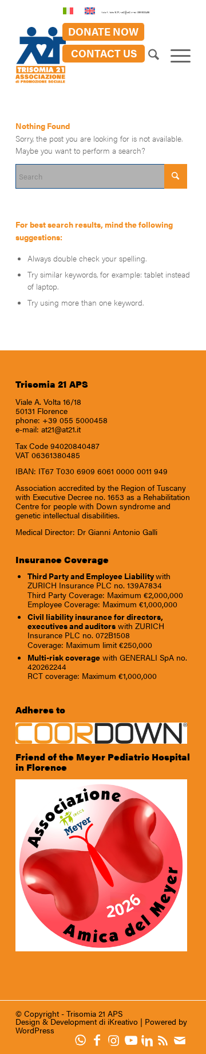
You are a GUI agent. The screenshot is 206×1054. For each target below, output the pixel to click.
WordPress (34, 1030)
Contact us (104, 53)
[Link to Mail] (182, 1039)
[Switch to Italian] (68, 10)
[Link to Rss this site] (165, 1039)
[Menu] (175, 55)
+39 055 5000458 (75, 419)
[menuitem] (103, 32)
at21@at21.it (61, 429)
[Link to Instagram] (116, 1039)
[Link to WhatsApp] (83, 1039)
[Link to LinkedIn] (149, 1039)
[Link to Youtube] (133, 1039)
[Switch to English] (90, 10)
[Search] (148, 55)
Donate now (103, 31)
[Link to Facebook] (100, 1039)
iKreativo (123, 1021)
